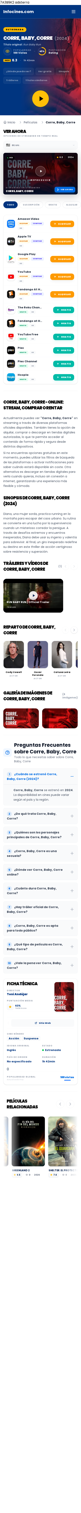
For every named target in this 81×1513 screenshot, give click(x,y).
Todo (10, 204)
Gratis (52, 204)
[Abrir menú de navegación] (73, 11)
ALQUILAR (64, 223)
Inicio (11, 122)
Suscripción (31, 204)
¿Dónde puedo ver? (18, 71)
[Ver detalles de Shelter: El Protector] (45, 1141)
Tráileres (12, 80)
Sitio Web (45, 1023)
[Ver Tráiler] (40, 98)
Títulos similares (36, 80)
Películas (30, 122)
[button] (40, 174)
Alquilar (71, 204)
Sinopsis (64, 71)
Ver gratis (45, 71)
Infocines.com (18, 12)
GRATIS (66, 309)
